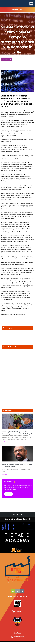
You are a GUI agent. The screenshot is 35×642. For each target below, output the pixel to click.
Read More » (4, 441)
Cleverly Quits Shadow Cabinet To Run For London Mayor (17, 465)
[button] (31, 3)
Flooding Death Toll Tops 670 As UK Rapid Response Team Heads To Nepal (17, 433)
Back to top (17, 514)
